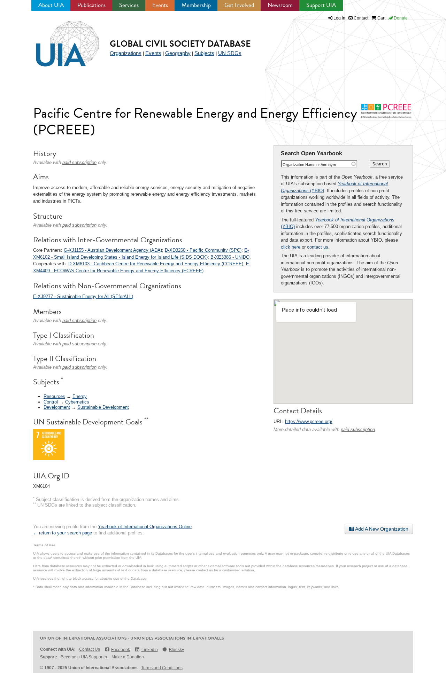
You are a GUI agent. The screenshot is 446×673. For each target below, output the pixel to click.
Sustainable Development (103, 407)
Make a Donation (128, 657)
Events (160, 5)
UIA (59, 40)
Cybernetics (77, 402)
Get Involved (239, 5)
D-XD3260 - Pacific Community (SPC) (203, 250)
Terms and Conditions (162, 667)
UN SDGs (229, 53)
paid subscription (358, 429)
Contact (360, 18)
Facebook (120, 649)
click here (290, 247)
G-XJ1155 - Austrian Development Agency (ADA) (113, 250)
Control (51, 402)
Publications (91, 5)
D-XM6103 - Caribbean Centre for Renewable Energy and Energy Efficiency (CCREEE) (155, 263)
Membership (196, 5)
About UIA (51, 5)
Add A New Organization (381, 529)
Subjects (204, 53)
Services (129, 5)
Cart (380, 18)
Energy (79, 396)
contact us (317, 247)
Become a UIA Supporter (84, 657)
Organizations (125, 53)
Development (57, 407)
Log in (339, 18)
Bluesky (176, 649)
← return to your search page (62, 532)
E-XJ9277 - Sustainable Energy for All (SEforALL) (83, 296)
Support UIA (321, 5)
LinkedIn (149, 649)
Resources (54, 396)
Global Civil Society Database (180, 43)
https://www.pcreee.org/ (308, 421)
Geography (178, 53)
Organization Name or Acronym (309, 165)
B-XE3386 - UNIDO (229, 257)
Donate (400, 18)
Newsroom (280, 5)
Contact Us (89, 649)
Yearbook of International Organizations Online (145, 526)
